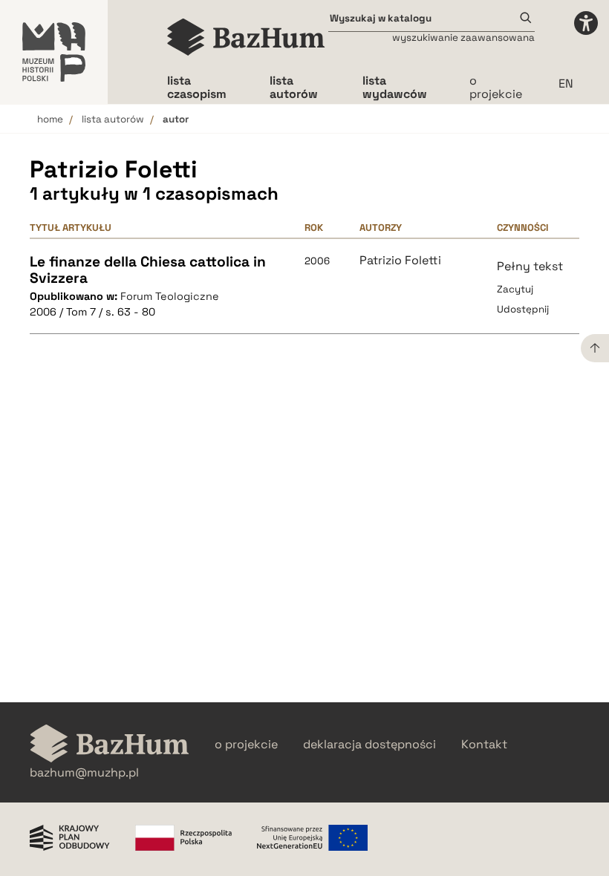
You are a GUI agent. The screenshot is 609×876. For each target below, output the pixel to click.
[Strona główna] (246, 37)
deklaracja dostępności (369, 744)
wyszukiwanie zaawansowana (463, 37)
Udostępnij (523, 309)
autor (176, 119)
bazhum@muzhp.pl (84, 772)
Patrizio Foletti (400, 260)
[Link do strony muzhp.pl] (54, 52)
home (50, 119)
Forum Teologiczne (169, 296)
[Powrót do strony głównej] (109, 745)
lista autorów (113, 119)
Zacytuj (515, 289)
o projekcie (495, 87)
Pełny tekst (530, 266)
